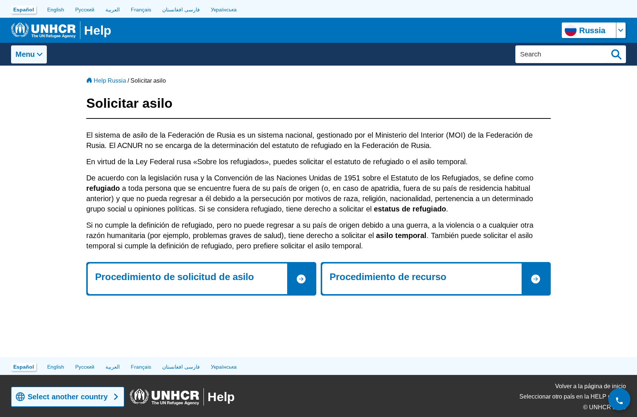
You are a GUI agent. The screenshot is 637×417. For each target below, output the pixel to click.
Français (141, 10)
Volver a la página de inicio (590, 386)
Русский (84, 10)
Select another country (68, 397)
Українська (224, 10)
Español (23, 10)
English (55, 10)
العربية (112, 10)
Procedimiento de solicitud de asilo (174, 276)
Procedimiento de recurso (388, 276)
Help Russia (110, 80)
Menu (25, 54)
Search (616, 54)
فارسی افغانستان (181, 10)
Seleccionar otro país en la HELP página (572, 396)
